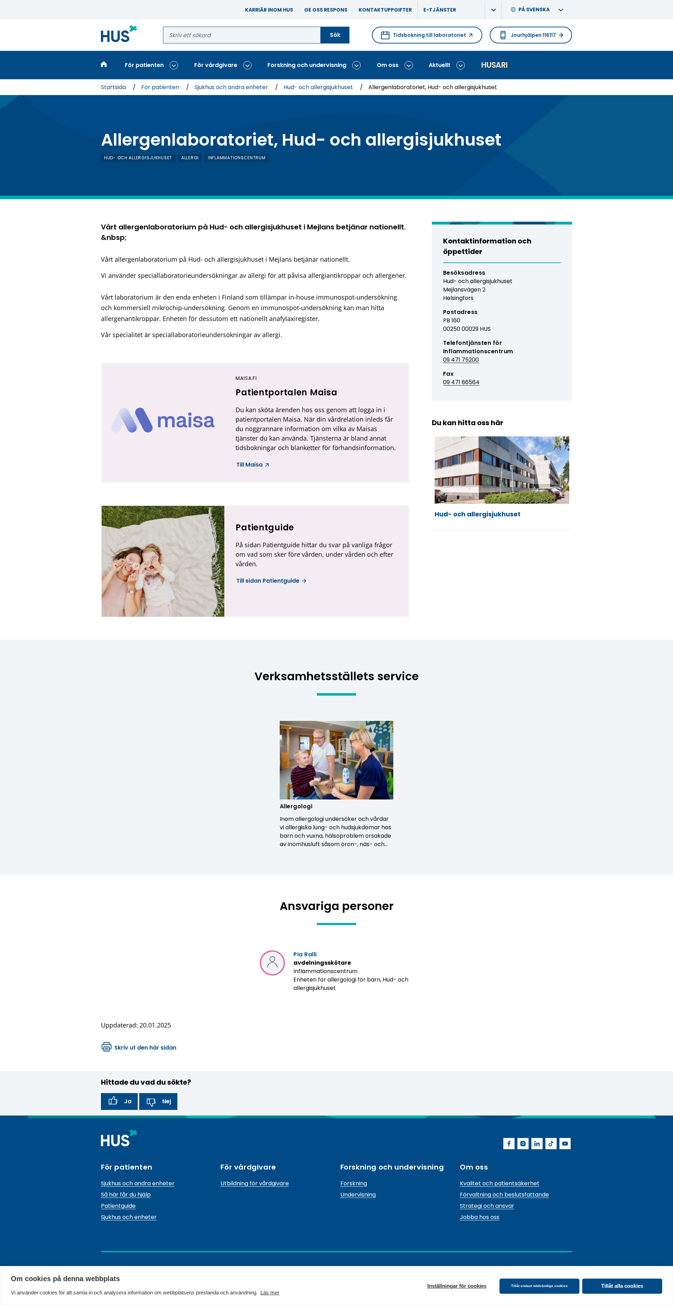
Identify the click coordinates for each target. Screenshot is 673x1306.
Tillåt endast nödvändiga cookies (539, 1286)
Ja (127, 1101)
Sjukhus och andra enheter (232, 87)
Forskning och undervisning (306, 65)
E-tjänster (439, 9)
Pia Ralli (305, 954)
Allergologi (296, 806)
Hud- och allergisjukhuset (319, 87)
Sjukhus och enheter (129, 1217)
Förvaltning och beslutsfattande (504, 1195)
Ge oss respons (325, 9)
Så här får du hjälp (126, 1195)
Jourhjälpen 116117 (533, 35)
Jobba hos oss (479, 1217)
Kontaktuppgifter (385, 9)
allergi (190, 158)
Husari (494, 65)
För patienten (144, 65)
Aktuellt (439, 65)
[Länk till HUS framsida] (119, 35)
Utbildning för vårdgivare (254, 1183)
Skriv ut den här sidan (145, 1048)
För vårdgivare (215, 65)
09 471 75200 (461, 360)
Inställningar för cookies (457, 1286)
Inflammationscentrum (236, 158)
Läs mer (269, 1292)
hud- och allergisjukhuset (138, 158)
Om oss (388, 65)
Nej (166, 1101)
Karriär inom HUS (269, 9)
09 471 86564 (461, 382)
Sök (335, 35)
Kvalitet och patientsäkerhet (499, 1183)
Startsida (114, 87)
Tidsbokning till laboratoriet (423, 37)
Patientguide (118, 1206)
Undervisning (358, 1195)
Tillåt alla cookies (622, 1286)
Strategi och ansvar (487, 1206)
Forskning (353, 1183)
